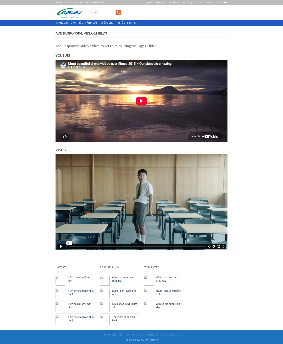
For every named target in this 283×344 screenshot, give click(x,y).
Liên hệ (209, 2)
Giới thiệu (160, 2)
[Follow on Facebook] (216, 2)
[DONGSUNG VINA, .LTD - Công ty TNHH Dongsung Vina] (69, 12)
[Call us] (222, 2)
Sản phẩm (173, 2)
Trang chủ (147, 2)
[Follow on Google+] (225, 2)
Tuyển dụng (186, 2)
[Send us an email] (219, 2)
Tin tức (199, 2)
